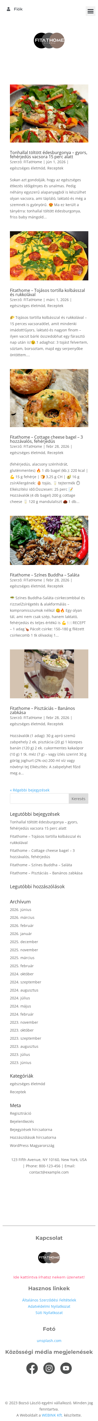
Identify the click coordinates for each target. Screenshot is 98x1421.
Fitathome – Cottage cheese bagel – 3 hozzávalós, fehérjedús (46, 439)
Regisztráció (20, 1113)
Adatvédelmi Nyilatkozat (49, 1306)
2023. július (20, 1054)
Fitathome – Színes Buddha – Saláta (44, 575)
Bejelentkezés (22, 1121)
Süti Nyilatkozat (49, 1312)
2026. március (22, 917)
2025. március (22, 957)
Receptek (55, 168)
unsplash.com (49, 1340)
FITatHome (33, 161)
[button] (91, 11)
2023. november (24, 1022)
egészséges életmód (27, 168)
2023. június (20, 1062)
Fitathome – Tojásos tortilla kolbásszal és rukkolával (47, 292)
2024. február (22, 1014)
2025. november (24, 949)
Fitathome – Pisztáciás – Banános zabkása (42, 710)
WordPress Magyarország (32, 1145)
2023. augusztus (24, 1046)
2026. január (21, 933)
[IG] (49, 1368)
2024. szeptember (25, 982)
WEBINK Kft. (53, 1415)
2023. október (22, 1030)
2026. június (20, 909)
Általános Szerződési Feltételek (49, 1300)
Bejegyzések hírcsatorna (31, 1129)
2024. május (20, 1006)
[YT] (66, 1368)
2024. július (20, 997)
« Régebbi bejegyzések (29, 790)
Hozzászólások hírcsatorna (33, 1137)
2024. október (22, 973)
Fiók (18, 9)
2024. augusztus (24, 990)
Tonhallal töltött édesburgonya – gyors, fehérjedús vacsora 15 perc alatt (48, 155)
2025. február (22, 965)
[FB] (32, 1368)
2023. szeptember (25, 1038)
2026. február (22, 925)
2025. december (24, 941)
